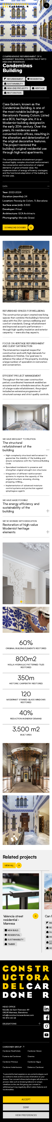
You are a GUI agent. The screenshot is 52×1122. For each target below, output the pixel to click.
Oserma (31, 1056)
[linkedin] (46, 1008)
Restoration (14, 92)
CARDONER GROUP (12, 1046)
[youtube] (46, 1035)
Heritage (40, 88)
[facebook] (46, 1017)
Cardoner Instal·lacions (12, 1067)
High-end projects (17, 88)
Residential (36, 79)
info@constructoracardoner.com (18, 1015)
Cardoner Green (35, 1051)
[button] (21, 602)
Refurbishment (15, 79)
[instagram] (46, 1026)
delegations (9, 1023)
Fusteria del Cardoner (12, 1056)
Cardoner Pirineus (10, 1062)
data (5, 186)
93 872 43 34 (9, 1017)
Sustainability (15, 83)
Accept (26, 1099)
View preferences (26, 1115)
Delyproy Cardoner (36, 1067)
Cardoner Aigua (34, 1062)
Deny (26, 1107)
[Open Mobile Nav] (46, 5)
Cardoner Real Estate (11, 1051)
